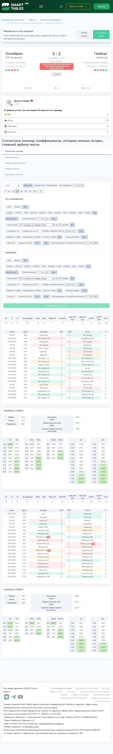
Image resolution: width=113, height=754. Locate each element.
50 (30, 191)
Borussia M (87, 384)
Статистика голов (101, 694)
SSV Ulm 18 (87, 361)
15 (13, 191)
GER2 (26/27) (12, 338)
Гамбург (101, 53)
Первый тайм (39, 185)
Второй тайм (52, 185)
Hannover (44, 388)
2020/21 (9, 213)
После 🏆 (11, 243)
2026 (80, 213)
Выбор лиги (11, 219)
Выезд (17, 207)
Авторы (63, 694)
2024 (50, 213)
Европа (32, 19)
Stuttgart (43, 358)
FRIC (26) (12, 335)
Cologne (87, 557)
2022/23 (33, 213)
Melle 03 (43, 355)
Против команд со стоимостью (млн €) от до (72, 243)
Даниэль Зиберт (22, 101)
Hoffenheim (43, 391)
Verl (87, 368)
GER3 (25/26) (12, 358)
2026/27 (87, 213)
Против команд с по (33, 219)
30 (21, 191)
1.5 (85, 88)
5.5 (28, 88)
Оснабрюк (14, 53)
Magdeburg (87, 338)
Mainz (43, 570)
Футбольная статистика (13, 19)
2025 (65, 213)
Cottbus (87, 375)
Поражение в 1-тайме (32, 237)
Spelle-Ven (44, 335)
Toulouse (43, 517)
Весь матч (28, 185)
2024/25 (57, 213)
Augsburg (87, 550)
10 (9, 191)
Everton (87, 520)
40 (26, 191)
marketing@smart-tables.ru (51, 723)
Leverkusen (43, 530)
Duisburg (44, 378)
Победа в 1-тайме (13, 237)
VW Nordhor (44, 348)
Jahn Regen (43, 398)
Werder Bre (43, 543)
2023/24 (42, 213)
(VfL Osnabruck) (13, 57)
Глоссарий (71, 691)
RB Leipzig (87, 567)
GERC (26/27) (12, 514)
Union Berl (87, 573)
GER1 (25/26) (12, 530)
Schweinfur (87, 381)
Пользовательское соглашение (95, 691)
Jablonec (43, 351)
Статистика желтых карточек (73, 697)
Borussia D (43, 553)
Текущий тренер (72, 237)
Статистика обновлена (56, 305)
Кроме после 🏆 (25, 243)
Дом (9, 207)
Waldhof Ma (88, 394)
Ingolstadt (44, 371)
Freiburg (87, 533)
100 (34, 191)
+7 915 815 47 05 (30, 726)
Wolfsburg (43, 560)
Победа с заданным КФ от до (56, 231)
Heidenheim (43, 342)
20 (17, 191)
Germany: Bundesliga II (50, 19)
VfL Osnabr (87, 335)
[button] (61, 6)
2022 (26, 213)
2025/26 (72, 213)
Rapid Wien (43, 527)
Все (25, 207)
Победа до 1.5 (13, 231)
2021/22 (18, 213)
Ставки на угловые (80, 694)
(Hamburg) (102, 57)
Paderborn (87, 345)
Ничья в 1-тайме (49, 237)
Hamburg (87, 514)
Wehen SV (43, 365)
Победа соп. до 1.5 (30, 231)
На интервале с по (69, 185)
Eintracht (42, 537)
